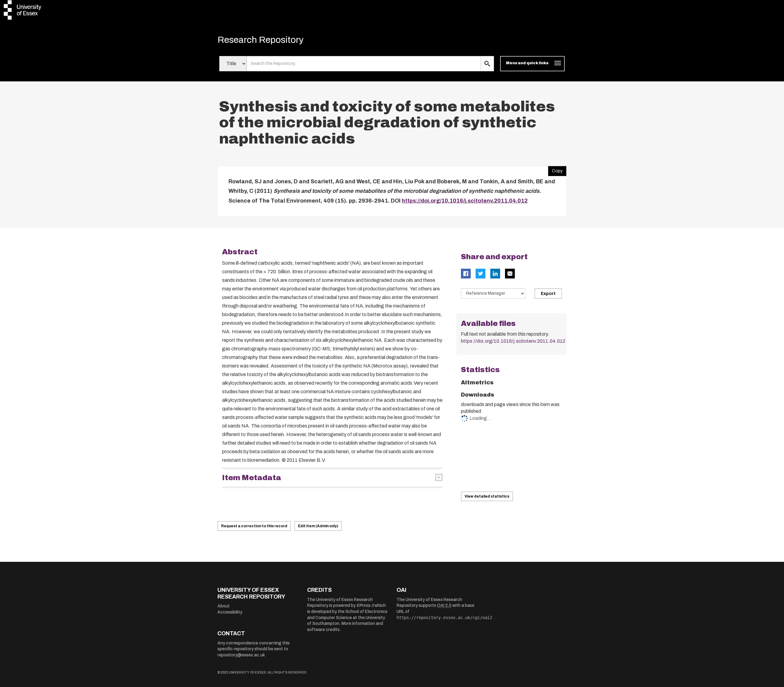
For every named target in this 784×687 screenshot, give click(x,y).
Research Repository (260, 40)
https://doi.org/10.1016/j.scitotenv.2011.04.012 (465, 201)
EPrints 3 (365, 605)
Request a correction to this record (254, 526)
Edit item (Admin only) (318, 526)
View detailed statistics (487, 496)
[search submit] (487, 63)
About (223, 606)
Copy (555, 169)
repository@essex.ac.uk (241, 655)
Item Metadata (251, 478)
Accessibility (229, 612)
